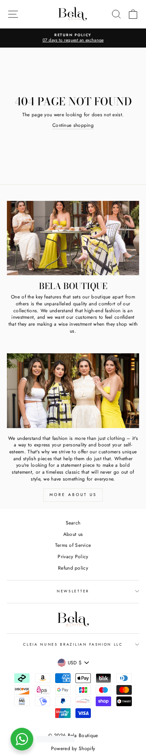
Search (73, 522)
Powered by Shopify (73, 748)
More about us (73, 495)
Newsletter (73, 591)
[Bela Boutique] (73, 238)
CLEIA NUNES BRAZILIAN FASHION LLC (72, 644)
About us (73, 534)
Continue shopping (73, 125)
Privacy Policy (73, 556)
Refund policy (73, 567)
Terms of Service (73, 545)
